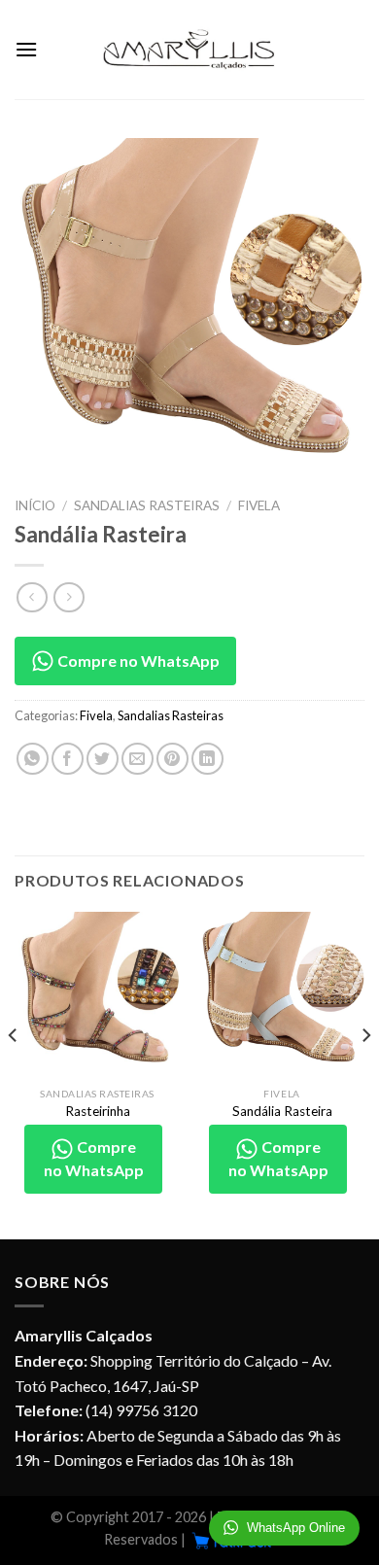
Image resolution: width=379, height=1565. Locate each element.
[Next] (365, 1073)
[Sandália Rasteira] (281, 994)
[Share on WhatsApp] (33, 759)
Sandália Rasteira (282, 1111)
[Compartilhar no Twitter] (102, 759)
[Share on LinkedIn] (207, 759)
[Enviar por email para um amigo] (137, 759)
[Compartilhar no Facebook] (68, 759)
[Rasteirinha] (97, 994)
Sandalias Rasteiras (147, 505)
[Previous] (13, 1073)
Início (35, 505)
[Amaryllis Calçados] (189, 49)
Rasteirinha (97, 1111)
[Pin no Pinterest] (172, 759)
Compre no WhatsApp (137, 660)
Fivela (259, 505)
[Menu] (26, 49)
